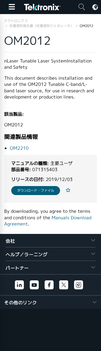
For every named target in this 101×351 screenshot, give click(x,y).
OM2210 (19, 148)
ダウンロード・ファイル (35, 190)
